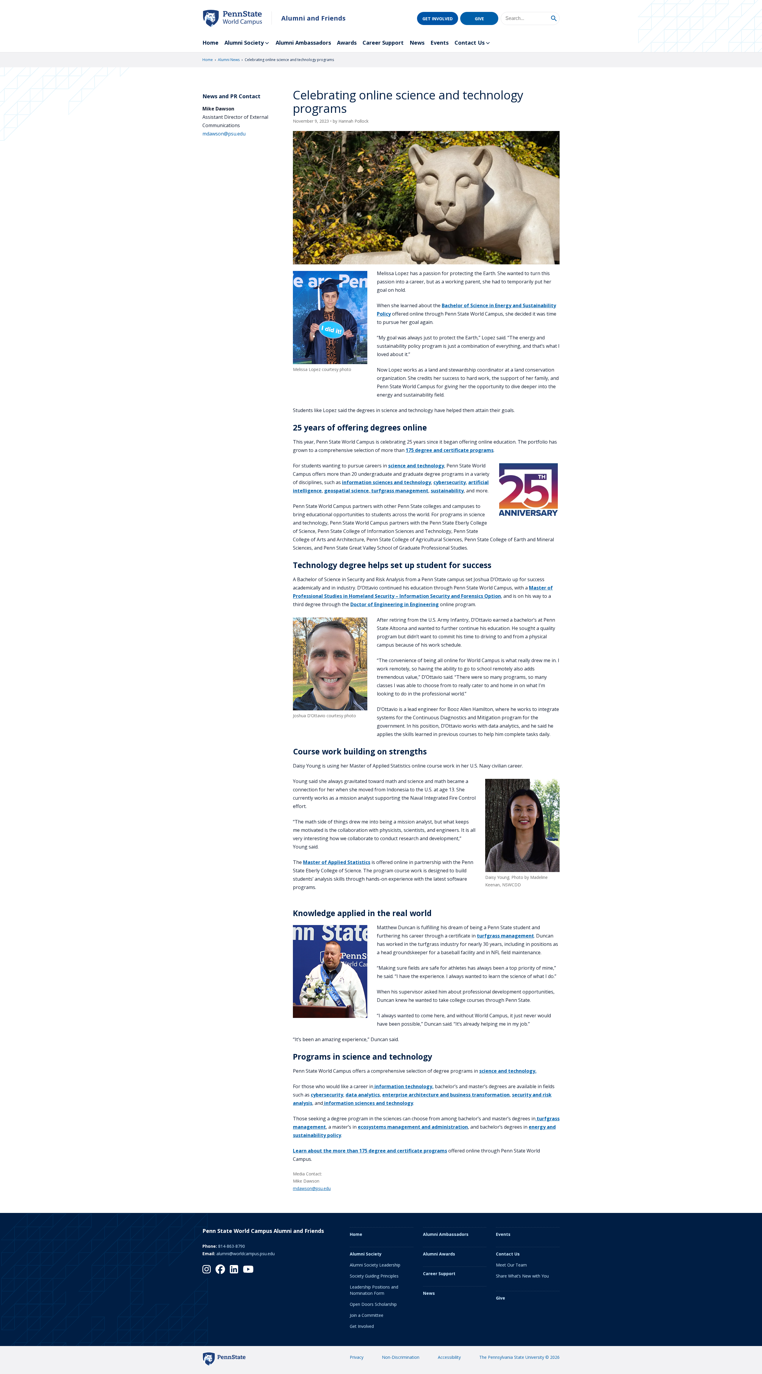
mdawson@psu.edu (312, 1188)
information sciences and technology (386, 482)
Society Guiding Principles (374, 1276)
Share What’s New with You (522, 1276)
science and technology (416, 465)
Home (210, 42)
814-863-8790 (231, 1246)
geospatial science (346, 490)
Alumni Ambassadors (303, 42)
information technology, (403, 1086)
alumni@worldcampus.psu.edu (245, 1253)
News (417, 42)
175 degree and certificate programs (450, 450)
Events (439, 42)
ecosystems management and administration (413, 1127)
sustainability (447, 490)
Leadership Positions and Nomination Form (374, 1290)
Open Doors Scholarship (373, 1304)
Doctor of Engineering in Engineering (394, 604)
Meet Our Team (511, 1265)
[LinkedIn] (234, 1269)
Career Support (383, 42)
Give (479, 18)
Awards (347, 42)
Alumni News (229, 59)
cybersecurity (449, 482)
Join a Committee (366, 1315)
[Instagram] (206, 1269)
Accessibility (449, 1357)
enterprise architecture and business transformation (446, 1094)
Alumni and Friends (313, 18)
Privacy (356, 1357)
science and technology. (507, 1071)
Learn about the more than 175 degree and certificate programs (370, 1150)
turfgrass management (399, 490)
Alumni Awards (439, 1254)
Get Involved (437, 18)
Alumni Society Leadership (375, 1265)
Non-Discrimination (400, 1357)
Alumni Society (244, 42)
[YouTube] (248, 1269)
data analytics (363, 1094)
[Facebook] (220, 1269)
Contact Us (470, 42)
